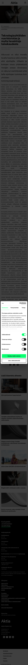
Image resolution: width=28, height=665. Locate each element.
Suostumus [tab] (5, 307)
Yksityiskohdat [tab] (14, 307)
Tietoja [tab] (23, 307)
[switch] (24, 339)
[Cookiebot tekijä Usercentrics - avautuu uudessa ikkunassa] (19, 303)
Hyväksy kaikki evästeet (14, 356)
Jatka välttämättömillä (14, 360)
